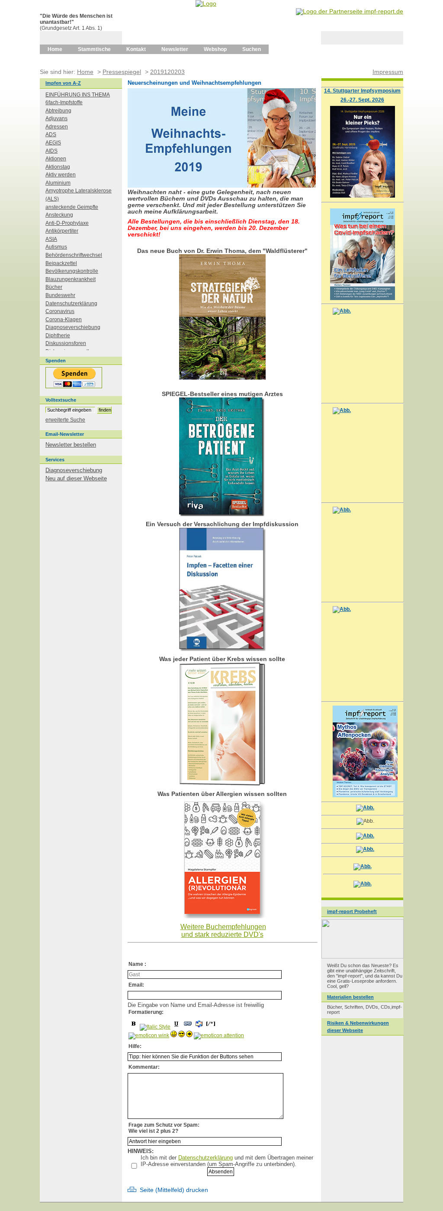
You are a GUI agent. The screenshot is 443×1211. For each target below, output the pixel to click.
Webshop (215, 49)
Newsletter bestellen (70, 444)
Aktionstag (57, 167)
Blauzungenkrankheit (70, 279)
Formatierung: (146, 1012)
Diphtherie (57, 335)
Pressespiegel (122, 71)
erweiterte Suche (65, 420)
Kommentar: (144, 1067)
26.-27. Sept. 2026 (362, 99)
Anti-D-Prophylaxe (67, 223)
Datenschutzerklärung (205, 1157)
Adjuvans (56, 118)
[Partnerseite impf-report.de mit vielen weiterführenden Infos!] (349, 11)
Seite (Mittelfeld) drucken (174, 1190)
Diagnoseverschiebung (72, 327)
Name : (137, 964)
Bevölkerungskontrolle (71, 271)
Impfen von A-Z (63, 83)
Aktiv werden (60, 175)
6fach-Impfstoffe (64, 102)
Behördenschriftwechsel (73, 255)
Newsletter (174, 49)
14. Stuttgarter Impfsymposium (362, 90)
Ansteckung (59, 215)
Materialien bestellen (350, 997)
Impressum (387, 71)
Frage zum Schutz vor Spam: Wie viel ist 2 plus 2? (163, 1128)
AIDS (51, 151)
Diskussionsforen (65, 343)
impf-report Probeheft (352, 911)
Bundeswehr (60, 295)
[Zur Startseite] (206, 3)
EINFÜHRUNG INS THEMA (77, 95)
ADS (50, 134)
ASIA (51, 239)
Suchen (251, 49)
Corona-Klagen (63, 319)
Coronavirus (59, 311)
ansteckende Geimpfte (71, 207)
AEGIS (53, 143)
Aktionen (55, 159)
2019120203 (167, 71)
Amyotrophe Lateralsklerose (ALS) (78, 195)
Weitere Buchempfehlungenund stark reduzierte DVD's (223, 930)
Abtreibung (58, 111)
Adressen (56, 127)
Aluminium (58, 183)
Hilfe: (134, 1046)
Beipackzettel (61, 263)
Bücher (53, 287)
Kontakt (136, 49)
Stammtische (94, 49)
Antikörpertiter (61, 231)
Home (55, 49)
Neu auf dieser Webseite (76, 478)
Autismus (56, 247)
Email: (136, 985)
